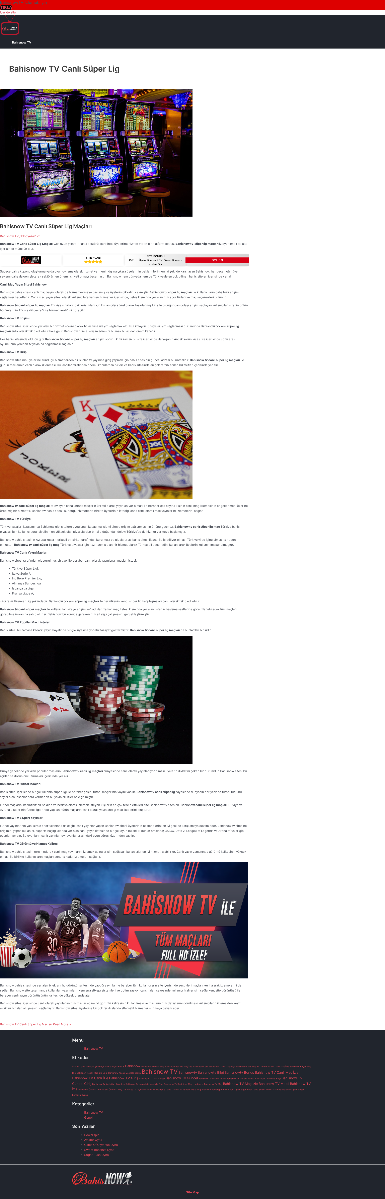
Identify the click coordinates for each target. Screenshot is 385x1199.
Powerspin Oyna (231, 1089)
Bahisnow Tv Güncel (182, 1078)
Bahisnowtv (187, 1072)
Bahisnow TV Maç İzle (240, 1084)
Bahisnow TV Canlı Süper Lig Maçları (46, 226)
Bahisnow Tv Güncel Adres (212, 1078)
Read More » (35, 1024)
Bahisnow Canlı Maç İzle (276, 1066)
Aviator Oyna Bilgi (95, 1066)
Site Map (192, 1192)
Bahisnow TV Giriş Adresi (152, 1078)
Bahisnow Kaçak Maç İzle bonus (124, 1073)
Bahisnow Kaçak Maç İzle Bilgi (92, 1073)
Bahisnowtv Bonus (239, 1072)
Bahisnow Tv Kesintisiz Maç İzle (108, 1084)
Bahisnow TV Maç (213, 1084)
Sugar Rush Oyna (249, 1089)
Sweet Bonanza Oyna (286, 1089)
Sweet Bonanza (267, 1089)
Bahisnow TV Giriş (123, 1078)
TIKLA (6, 7)
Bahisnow (133, 1066)
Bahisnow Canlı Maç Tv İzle (249, 1066)
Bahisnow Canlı (201, 1066)
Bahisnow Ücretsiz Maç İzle (112, 1089)
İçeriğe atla (8, 12)
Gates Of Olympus (136, 1089)
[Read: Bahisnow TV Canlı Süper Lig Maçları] (96, 216)
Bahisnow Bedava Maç (152, 1066)
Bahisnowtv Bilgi (211, 1072)
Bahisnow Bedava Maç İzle (178, 1066)
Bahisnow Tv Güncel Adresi (240, 1078)
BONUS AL (218, 260)
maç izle (206, 1089)
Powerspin (217, 1089)
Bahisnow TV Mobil (274, 1084)
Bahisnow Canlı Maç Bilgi (222, 1066)
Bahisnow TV (21, 42)
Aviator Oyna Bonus (114, 1066)
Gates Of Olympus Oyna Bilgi (187, 1089)
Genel (88, 1117)
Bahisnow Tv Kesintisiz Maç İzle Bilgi (144, 1084)
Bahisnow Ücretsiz (87, 1089)
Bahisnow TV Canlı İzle (90, 1078)
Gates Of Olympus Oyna (159, 1089)
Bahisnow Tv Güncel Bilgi (268, 1078)
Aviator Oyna (78, 1066)
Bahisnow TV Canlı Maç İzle (277, 1072)
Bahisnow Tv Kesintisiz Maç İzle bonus (183, 1084)
